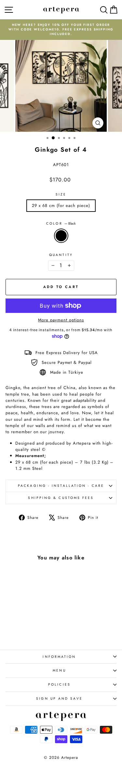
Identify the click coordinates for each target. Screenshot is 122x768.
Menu (59, 670)
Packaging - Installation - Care (61, 485)
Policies (59, 684)
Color (61, 223)
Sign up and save (59, 698)
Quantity (61, 254)
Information (59, 656)
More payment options (61, 320)
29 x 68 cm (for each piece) (61, 205)
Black (61, 235)
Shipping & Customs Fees (61, 497)
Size (61, 194)
